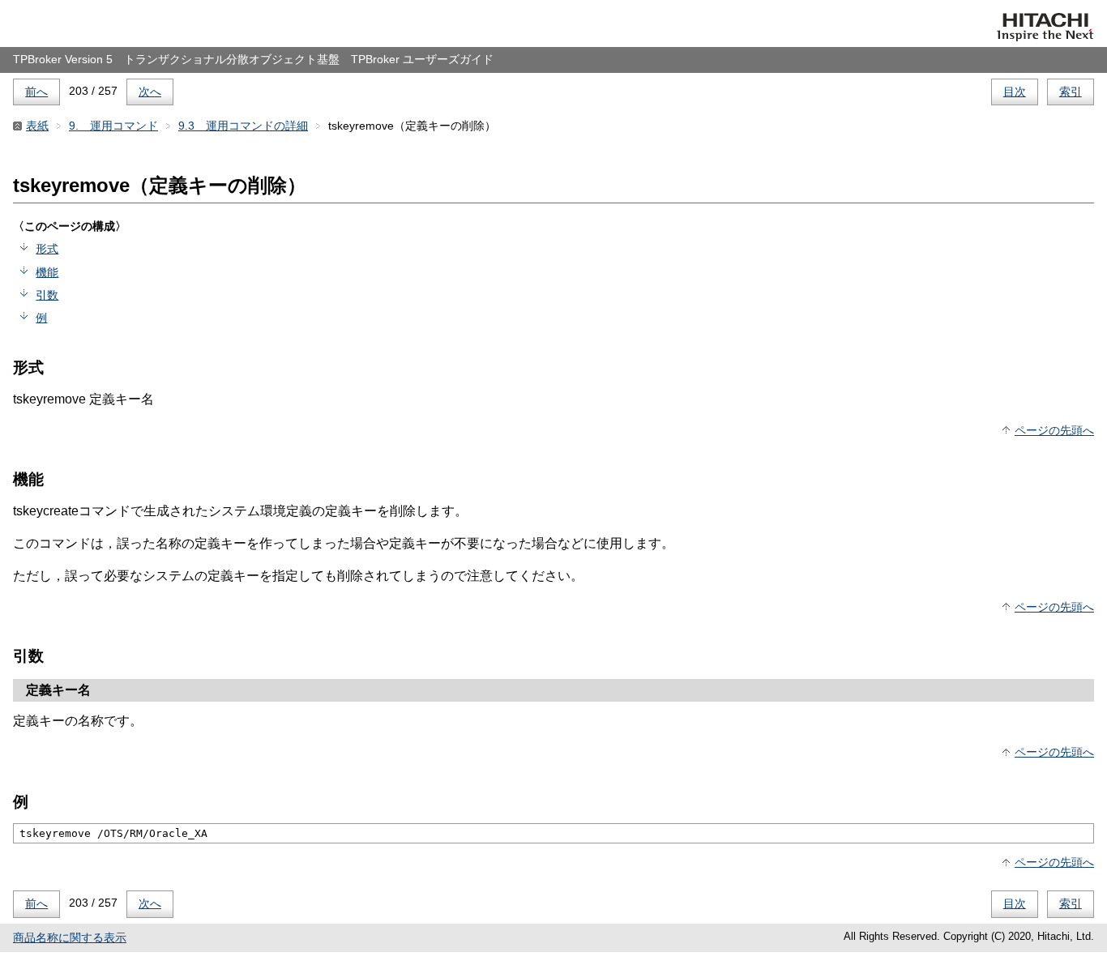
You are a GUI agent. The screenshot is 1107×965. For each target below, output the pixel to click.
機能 (47, 272)
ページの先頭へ (1054, 430)
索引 (1070, 91)
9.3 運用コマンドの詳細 (243, 125)
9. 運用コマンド (113, 125)
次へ (150, 91)
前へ (36, 91)
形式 (47, 248)
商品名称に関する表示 (69, 937)
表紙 (37, 125)
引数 (47, 294)
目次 (1014, 91)
